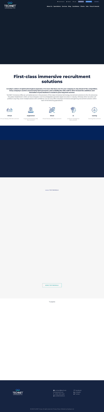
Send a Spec (88, 1)
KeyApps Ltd (70, 409)
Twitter (77, 394)
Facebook (78, 390)
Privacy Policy (56, 409)
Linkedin (78, 392)
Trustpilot (52, 302)
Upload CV (81, 1)
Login (75, 1)
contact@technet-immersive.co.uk (63, 135)
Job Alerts (96, 1)
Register (69, 1)
